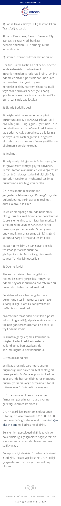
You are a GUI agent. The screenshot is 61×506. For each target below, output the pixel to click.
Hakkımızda (37, 496)
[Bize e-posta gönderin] (27, 487)
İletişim (51, 496)
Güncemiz (23, 496)
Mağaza (10, 496)
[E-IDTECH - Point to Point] (30, 11)
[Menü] (5, 11)
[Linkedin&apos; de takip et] (33, 487)
